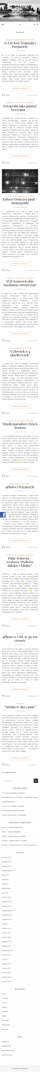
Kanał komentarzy (8, 1050)
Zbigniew (5, 841)
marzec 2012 (6, 933)
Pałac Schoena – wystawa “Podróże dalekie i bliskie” (20, 562)
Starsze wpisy (9, 772)
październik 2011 (7, 950)
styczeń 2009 (6, 981)
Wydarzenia (20, 40)
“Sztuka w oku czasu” (20, 707)
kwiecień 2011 (7, 964)
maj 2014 (5, 879)
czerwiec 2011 (7, 955)
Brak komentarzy (32, 95)
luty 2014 (5, 884)
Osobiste (10, 40)
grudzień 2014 (7, 862)
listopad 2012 (6, 906)
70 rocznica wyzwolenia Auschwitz (13, 793)
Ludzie (10, 348)
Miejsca (4, 1007)
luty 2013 (5, 893)
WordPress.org (7, 1055)
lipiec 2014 (5, 875)
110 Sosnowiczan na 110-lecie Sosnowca (22, 845)
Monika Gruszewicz (20, 9)
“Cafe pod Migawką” (15, 827)
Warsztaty (5, 1020)
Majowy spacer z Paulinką (16, 836)
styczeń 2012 (6, 937)
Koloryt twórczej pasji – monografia (20, 201)
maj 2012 (5, 924)
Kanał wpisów (6, 1046)
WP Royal (25, 1068)
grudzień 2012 (7, 902)
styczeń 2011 (6, 973)
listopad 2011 (6, 946)
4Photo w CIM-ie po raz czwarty (20, 638)
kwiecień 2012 (7, 928)
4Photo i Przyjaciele (20, 487)
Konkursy (5, 998)
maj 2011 (5, 959)
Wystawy (30, 40)
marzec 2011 (6, 968)
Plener (4, 1016)
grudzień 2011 (7, 942)
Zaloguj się (5, 1041)
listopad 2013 (6, 888)
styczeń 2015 (6, 857)
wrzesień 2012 (7, 915)
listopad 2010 (6, 977)
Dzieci (4, 994)
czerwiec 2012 (7, 919)
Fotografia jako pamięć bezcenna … (20, 108)
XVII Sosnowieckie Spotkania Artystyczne (20, 283)
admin (8, 95)
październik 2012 (7, 910)
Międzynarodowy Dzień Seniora (20, 426)
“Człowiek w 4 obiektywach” (20, 353)
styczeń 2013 (6, 897)
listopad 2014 (6, 866)
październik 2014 (7, 871)
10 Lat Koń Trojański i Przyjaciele (20, 45)
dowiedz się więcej (20, 88)
